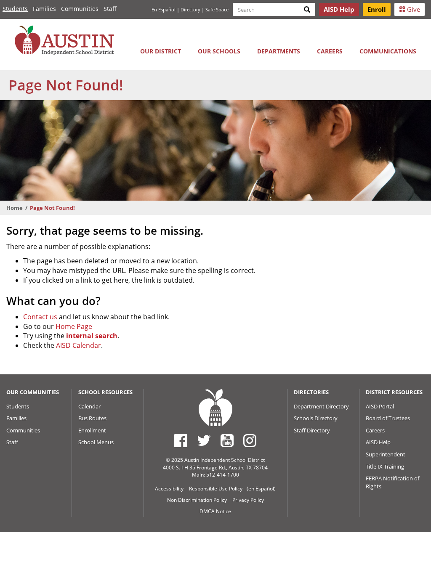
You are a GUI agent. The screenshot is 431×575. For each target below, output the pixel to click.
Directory (190, 9)
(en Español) (261, 488)
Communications (387, 51)
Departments (278, 51)
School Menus (96, 442)
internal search (91, 335)
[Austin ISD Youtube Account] (227, 440)
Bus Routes (92, 418)
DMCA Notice (215, 511)
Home (14, 208)
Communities (79, 9)
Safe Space (217, 9)
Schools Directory (316, 418)
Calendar (89, 406)
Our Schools (219, 51)
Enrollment (92, 430)
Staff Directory (312, 430)
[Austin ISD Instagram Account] (249, 440)
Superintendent (385, 454)
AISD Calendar (78, 345)
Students (15, 9)
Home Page (74, 326)
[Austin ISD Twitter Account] (204, 440)
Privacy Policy (248, 499)
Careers (330, 51)
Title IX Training (385, 466)
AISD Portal (380, 406)
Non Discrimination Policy (197, 499)
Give (412, 9)
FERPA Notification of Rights (392, 482)
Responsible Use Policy (215, 488)
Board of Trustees (388, 418)
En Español (164, 9)
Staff (110, 9)
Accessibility (169, 488)
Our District (160, 51)
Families (44, 9)
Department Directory (321, 406)
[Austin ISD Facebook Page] (180, 440)
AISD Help (378, 442)
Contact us (40, 316)
